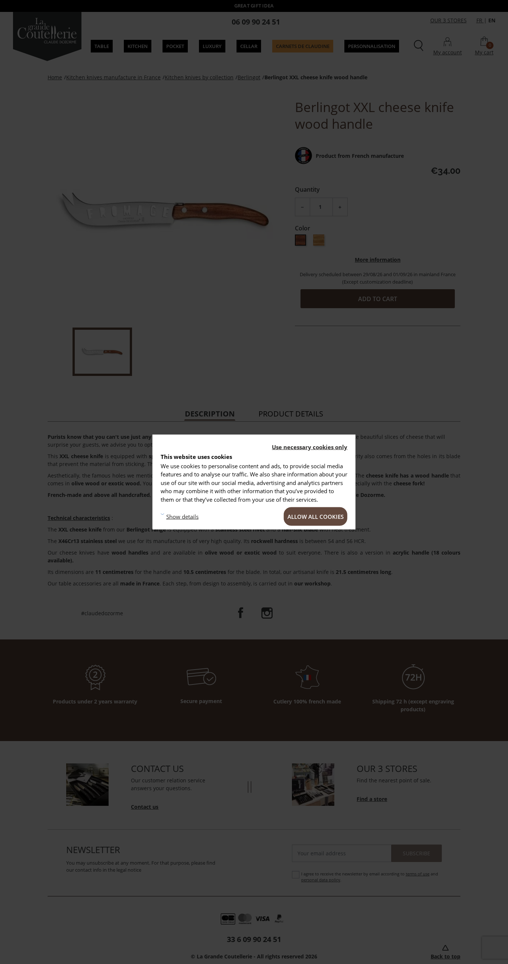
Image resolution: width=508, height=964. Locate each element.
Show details (182, 516)
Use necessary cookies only (309, 447)
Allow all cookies (315, 516)
